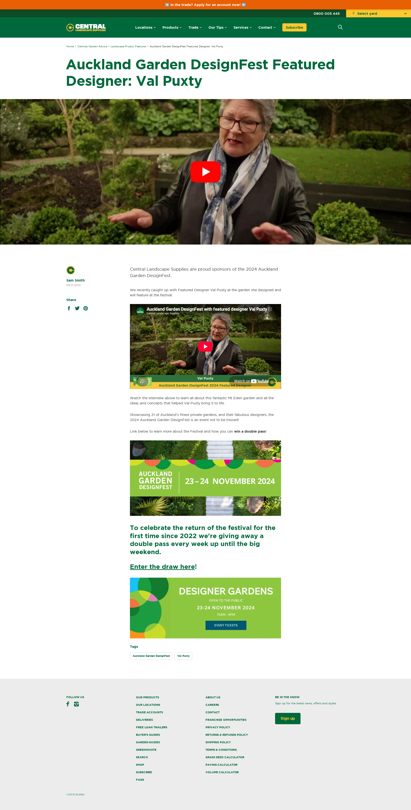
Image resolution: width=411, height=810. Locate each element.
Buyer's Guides (148, 734)
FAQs (140, 779)
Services (241, 27)
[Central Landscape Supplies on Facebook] (67, 704)
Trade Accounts (149, 712)
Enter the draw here (162, 566)
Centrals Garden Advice (92, 46)
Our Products (147, 697)
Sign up (288, 718)
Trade (193, 27)
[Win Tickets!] (205, 514)
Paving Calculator (221, 764)
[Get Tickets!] (205, 637)
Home (70, 46)
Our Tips (215, 27)
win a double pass (250, 431)
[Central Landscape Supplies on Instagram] (76, 704)
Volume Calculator (222, 772)
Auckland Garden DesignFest (151, 655)
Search (142, 757)
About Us (213, 697)
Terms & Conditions (221, 749)
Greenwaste (146, 749)
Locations (143, 27)
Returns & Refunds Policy (227, 734)
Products (170, 27)
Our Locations (148, 704)
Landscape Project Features (128, 46)
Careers (212, 704)
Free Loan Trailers (151, 727)
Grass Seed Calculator (225, 757)
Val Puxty (183, 655)
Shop (140, 764)
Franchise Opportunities (226, 719)
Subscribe (294, 27)
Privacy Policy (218, 727)
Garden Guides (148, 742)
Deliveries (144, 719)
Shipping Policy (218, 742)
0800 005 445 (327, 13)
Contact (265, 27)
